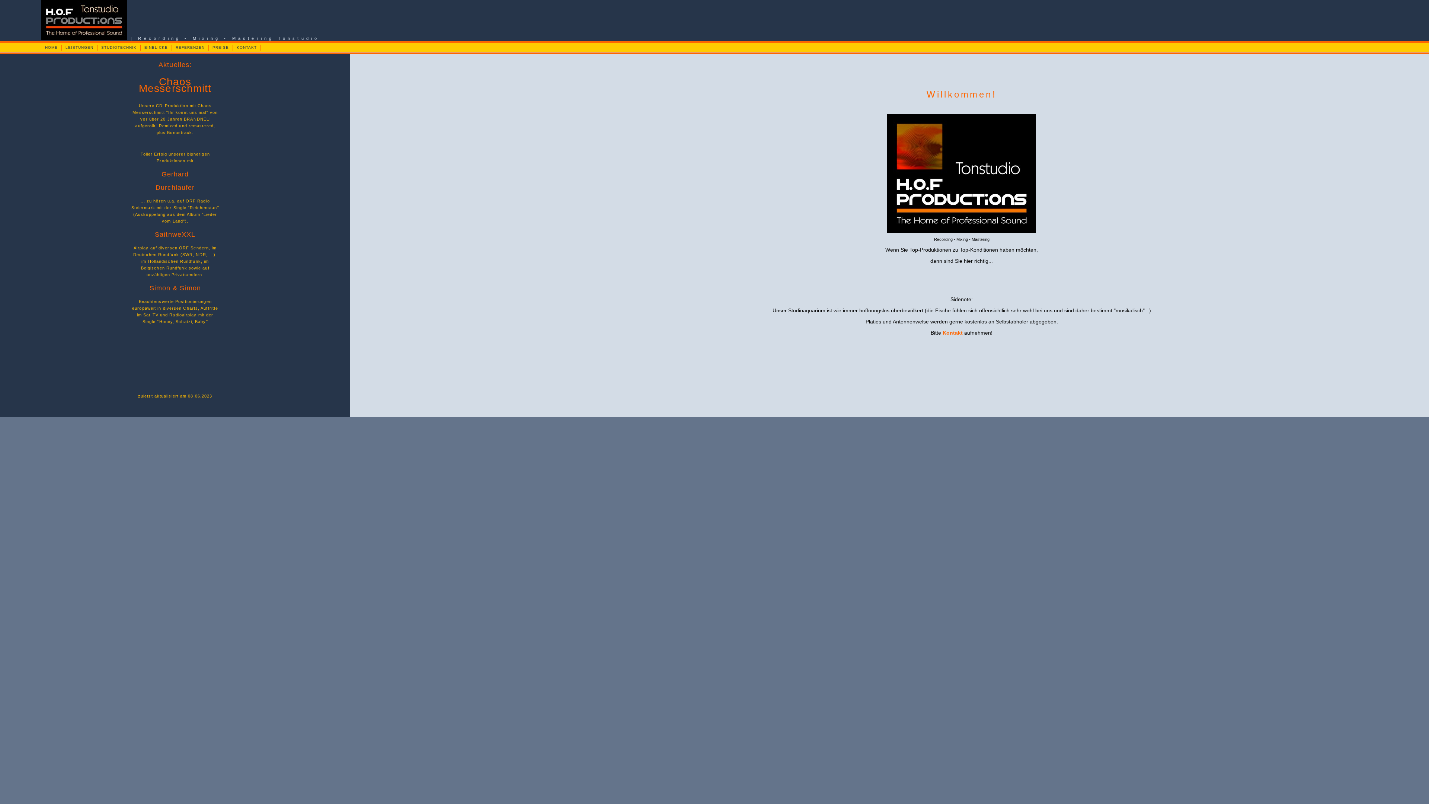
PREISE (220, 47)
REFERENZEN (190, 47)
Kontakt (953, 333)
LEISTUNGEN (79, 47)
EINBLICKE (156, 47)
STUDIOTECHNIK (119, 47)
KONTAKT (247, 47)
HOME (51, 47)
